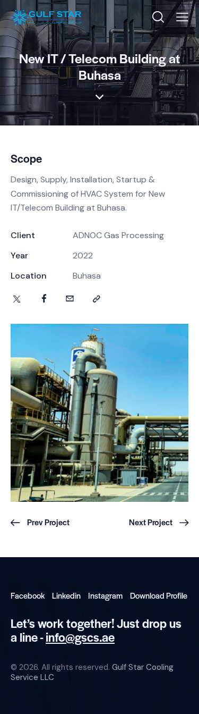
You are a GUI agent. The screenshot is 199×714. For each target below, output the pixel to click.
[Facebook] (44, 299)
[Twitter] (17, 299)
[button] (182, 17)
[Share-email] (69, 299)
